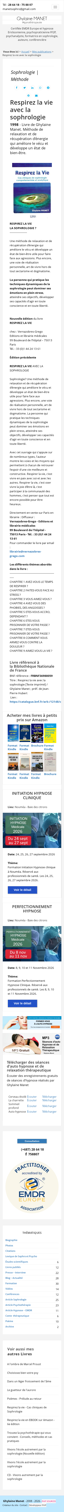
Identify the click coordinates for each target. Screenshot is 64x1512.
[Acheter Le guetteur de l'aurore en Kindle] (25, 761)
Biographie (11, 1240)
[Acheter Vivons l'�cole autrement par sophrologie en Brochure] (37, 733)
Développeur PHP (37, 1505)
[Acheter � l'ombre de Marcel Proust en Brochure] (50, 761)
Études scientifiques (16, 1261)
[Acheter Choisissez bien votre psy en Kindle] (50, 733)
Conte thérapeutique (17, 1315)
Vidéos (9, 1288)
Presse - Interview (15, 1272)
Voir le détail (22, 890)
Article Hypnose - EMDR (18, 1310)
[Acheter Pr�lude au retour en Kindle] (13, 761)
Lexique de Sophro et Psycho (21, 1256)
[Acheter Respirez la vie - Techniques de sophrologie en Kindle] (13, 733)
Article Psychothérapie (18, 1305)
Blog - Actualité (14, 1278)
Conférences (12, 1294)
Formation (11, 1283)
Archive (9, 1326)
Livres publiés (13, 1267)
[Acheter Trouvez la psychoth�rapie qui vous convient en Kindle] (25, 733)
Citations (10, 1250)
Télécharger (49, 1097)
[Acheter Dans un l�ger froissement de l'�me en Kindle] (37, 761)
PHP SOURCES (49, 1501)
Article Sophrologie (15, 1299)
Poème (9, 1321)
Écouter (32, 1097)
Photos (9, 1245)
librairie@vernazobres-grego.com (25, 554)
